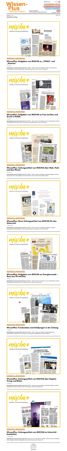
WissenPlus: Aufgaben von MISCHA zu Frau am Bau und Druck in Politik (32, 115)
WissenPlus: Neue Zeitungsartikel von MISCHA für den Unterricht (32, 222)
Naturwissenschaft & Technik (51, 6)
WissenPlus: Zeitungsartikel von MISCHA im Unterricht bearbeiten (31, 433)
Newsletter (54, 12)
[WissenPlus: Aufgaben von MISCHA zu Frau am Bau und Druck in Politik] (33, 92)
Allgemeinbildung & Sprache (52, 4)
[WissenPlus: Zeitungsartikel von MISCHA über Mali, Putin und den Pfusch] (33, 145)
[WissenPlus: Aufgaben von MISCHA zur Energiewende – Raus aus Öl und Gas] (33, 252)
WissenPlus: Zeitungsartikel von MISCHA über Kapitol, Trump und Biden (32, 380)
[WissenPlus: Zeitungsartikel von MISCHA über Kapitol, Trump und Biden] (33, 356)
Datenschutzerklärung (33, 446)
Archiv (58, 10)
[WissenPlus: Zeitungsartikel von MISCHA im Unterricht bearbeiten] (33, 410)
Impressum (58, 12)
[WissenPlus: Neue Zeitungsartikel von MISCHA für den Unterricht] (33, 199)
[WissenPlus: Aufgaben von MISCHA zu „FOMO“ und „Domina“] (33, 39)
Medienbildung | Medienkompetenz (16, 58)
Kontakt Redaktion (33, 445)
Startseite (8, 15)
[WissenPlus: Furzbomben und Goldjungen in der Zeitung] (33, 305)
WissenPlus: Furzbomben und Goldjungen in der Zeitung (32, 327)
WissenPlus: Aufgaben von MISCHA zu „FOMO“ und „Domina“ (31, 62)
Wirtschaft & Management (52, 8)
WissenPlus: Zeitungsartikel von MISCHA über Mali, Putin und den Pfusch (33, 169)
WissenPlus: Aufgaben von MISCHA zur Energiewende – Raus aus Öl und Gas (32, 275)
